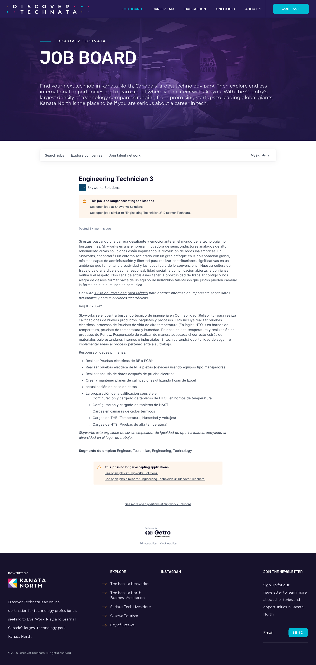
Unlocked (225, 9)
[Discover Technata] (48, 9)
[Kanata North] (43, 583)
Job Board (132, 9)
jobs (54, 155)
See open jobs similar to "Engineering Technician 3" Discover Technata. (140, 212)
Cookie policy (168, 543)
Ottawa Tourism (124, 616)
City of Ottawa (122, 625)
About (251, 9)
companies (86, 155)
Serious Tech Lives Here (130, 607)
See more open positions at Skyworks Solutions (158, 504)
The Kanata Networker (130, 584)
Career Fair (163, 9)
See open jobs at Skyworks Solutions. (117, 206)
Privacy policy (148, 543)
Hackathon (195, 9)
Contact (291, 9)
